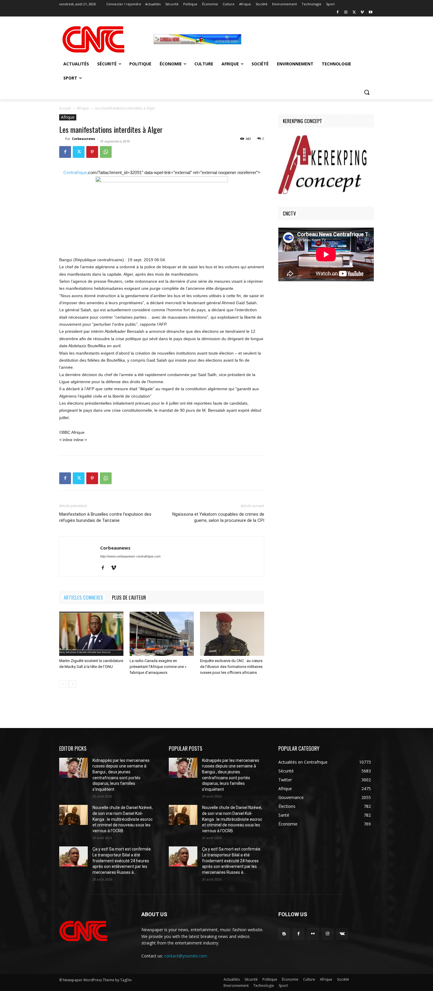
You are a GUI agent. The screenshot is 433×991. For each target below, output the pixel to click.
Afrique (83, 108)
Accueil (65, 108)
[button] (367, 92)
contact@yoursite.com (185, 956)
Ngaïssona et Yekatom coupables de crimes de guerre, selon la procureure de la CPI (218, 517)
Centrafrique (75, 172)
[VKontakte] (342, 933)
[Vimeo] (362, 12)
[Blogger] (284, 933)
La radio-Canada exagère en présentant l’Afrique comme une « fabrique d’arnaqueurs (158, 667)
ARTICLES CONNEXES (83, 597)
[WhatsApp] (106, 152)
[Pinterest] (92, 152)
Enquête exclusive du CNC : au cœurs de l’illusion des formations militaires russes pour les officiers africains (231, 667)
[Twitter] (354, 12)
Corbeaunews (83, 138)
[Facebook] (337, 12)
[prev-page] (63, 684)
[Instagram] (346, 12)
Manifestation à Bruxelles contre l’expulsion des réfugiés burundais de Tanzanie (105, 517)
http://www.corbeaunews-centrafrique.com (130, 556)
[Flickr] (313, 933)
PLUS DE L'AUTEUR (129, 597)
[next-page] (72, 684)
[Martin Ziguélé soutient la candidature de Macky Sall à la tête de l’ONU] (91, 634)
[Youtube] (370, 12)
